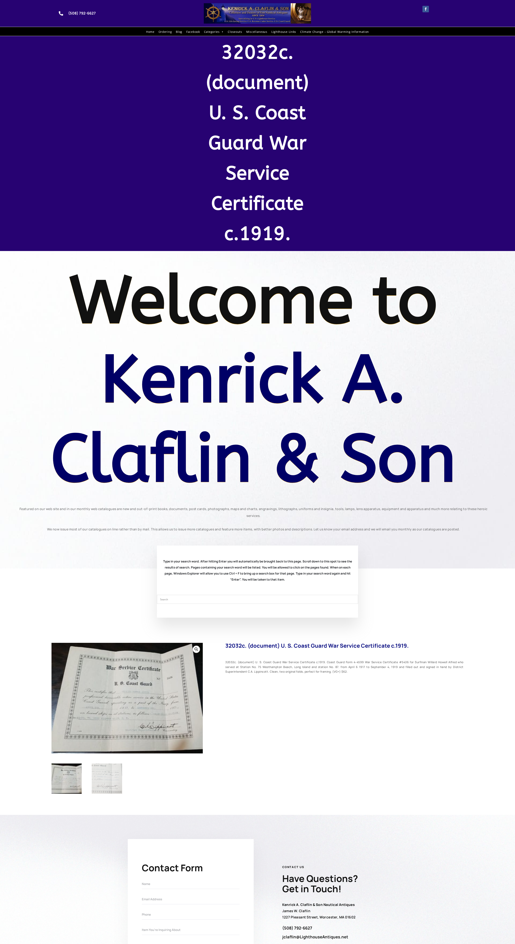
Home (150, 32)
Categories (212, 32)
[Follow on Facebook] (425, 9)
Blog (179, 32)
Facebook (193, 32)
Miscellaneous (256, 32)
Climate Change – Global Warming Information (334, 32)
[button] (196, 649)
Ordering (165, 32)
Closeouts (235, 32)
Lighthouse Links (283, 32)
